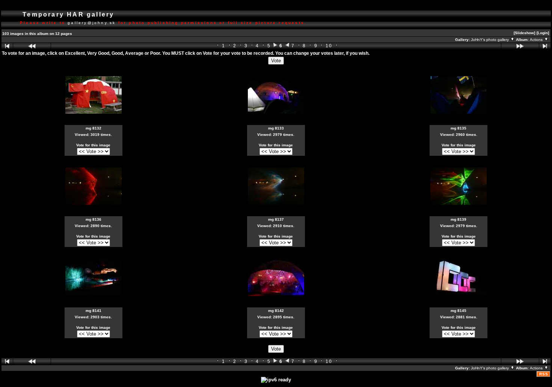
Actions (537, 40)
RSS (543, 374)
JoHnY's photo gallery (490, 40)
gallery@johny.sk (92, 23)
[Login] (543, 33)
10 (329, 45)
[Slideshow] (524, 33)
